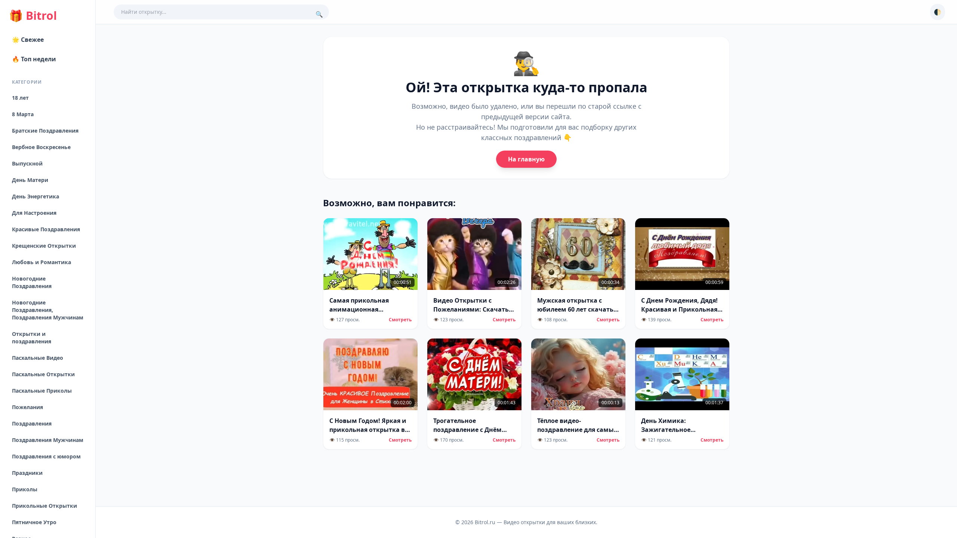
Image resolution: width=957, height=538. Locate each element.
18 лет (20, 97)
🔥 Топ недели (34, 59)
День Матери (30, 179)
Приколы (24, 489)
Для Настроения (34, 212)
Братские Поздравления (45, 130)
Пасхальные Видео (37, 357)
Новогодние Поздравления (32, 282)
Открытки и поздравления (31, 337)
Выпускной (27, 163)
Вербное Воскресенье (41, 147)
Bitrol (33, 15)
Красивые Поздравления (46, 229)
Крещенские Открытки (44, 245)
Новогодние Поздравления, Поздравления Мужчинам (47, 310)
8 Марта (23, 114)
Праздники (27, 472)
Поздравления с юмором (46, 456)
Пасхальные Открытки (43, 374)
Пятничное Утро (34, 522)
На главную (526, 159)
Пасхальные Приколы (42, 390)
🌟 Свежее (28, 39)
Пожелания (27, 407)
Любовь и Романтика (41, 262)
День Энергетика (35, 196)
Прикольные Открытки (44, 505)
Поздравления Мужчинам (47, 439)
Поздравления (32, 423)
